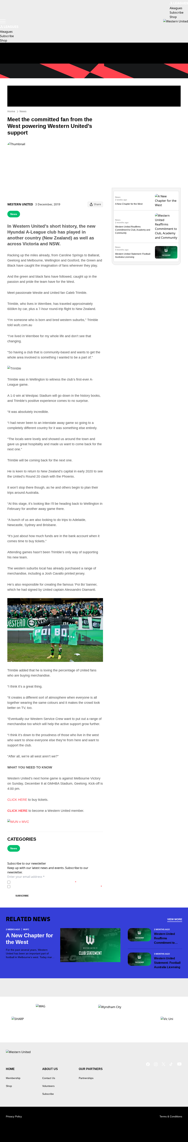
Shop (9, 1085)
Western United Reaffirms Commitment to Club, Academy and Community (132, 229)
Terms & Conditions (171, 1116)
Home (11, 111)
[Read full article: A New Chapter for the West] (166, 200)
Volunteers (48, 1085)
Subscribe (22, 895)
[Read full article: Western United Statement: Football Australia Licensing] (166, 252)
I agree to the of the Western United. (44, 882)
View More (174, 919)
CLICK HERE (17, 800)
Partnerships (86, 1078)
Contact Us (48, 1078)
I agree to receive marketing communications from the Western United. (57, 886)
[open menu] (3, 21)
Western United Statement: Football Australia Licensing (167, 963)
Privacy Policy (37, 882)
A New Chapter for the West (128, 204)
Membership (13, 1078)
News (22, 111)
